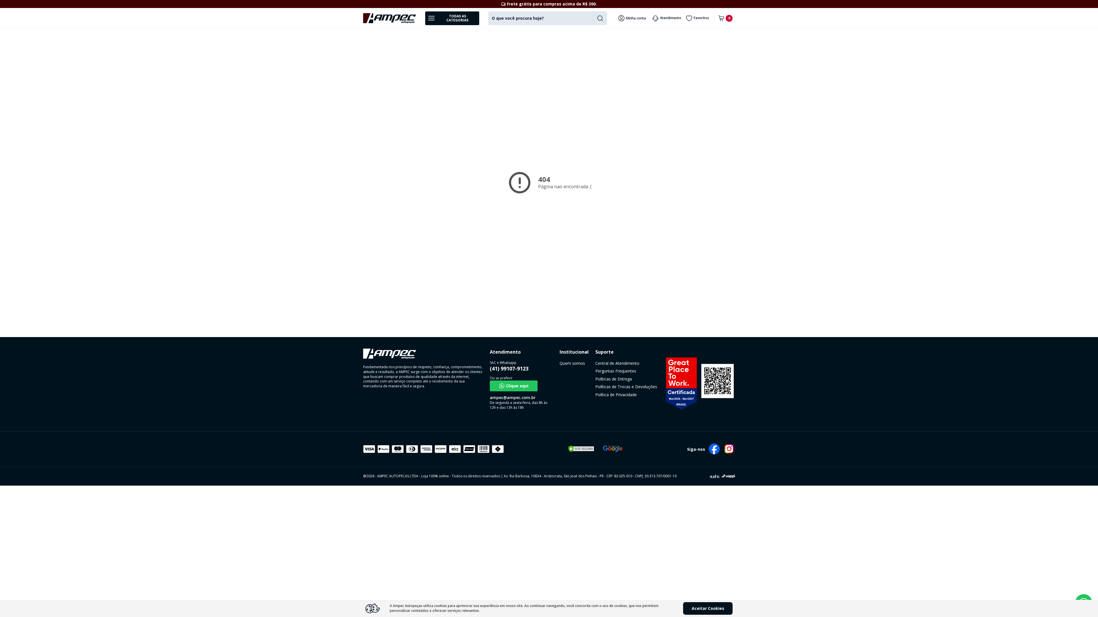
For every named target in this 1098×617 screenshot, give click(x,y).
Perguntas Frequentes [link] (615, 371)
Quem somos (572, 363)
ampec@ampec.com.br (513, 397)
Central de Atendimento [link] (617, 363)
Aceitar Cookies (708, 608)
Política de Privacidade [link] (616, 394)
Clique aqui (517, 385)
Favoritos (701, 17)
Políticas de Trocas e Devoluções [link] (626, 386)
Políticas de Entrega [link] (613, 379)
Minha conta (636, 18)
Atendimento (670, 17)
